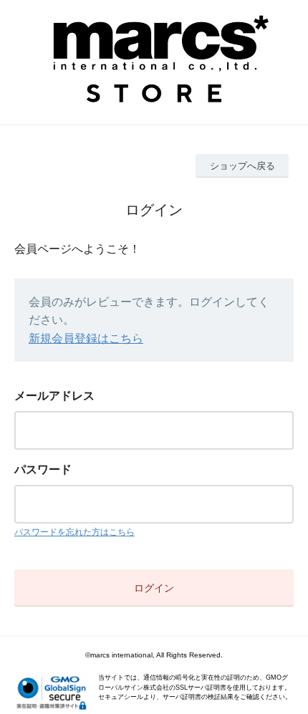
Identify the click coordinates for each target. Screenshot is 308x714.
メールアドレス (54, 396)
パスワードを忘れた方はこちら (74, 532)
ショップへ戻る (242, 165)
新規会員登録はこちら (86, 338)
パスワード (43, 469)
